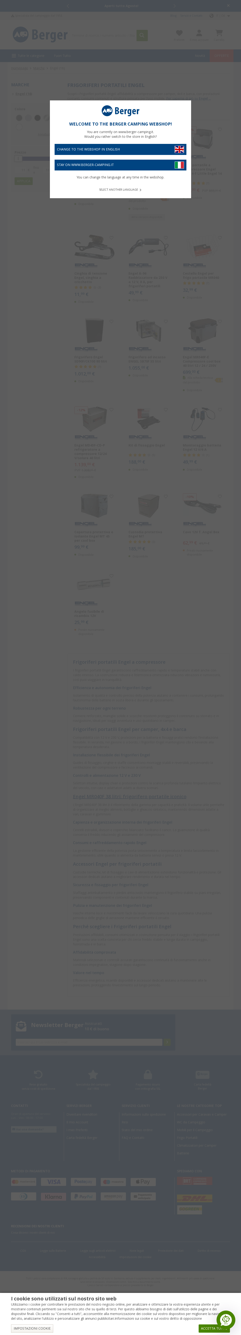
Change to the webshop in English (88, 149)
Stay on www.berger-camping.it (85, 165)
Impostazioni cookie (32, 1328)
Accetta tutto (214, 1328)
